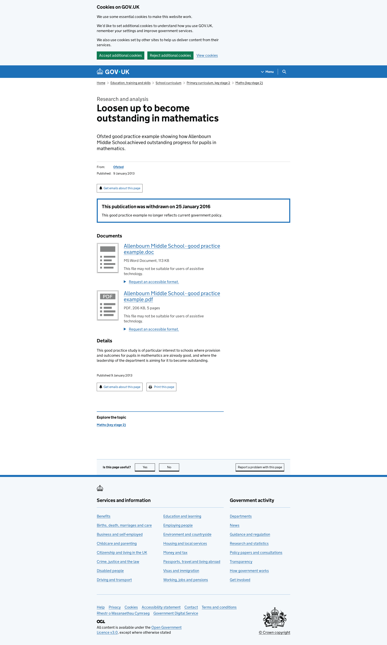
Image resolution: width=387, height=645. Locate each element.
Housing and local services (185, 543)
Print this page (164, 387)
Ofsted (118, 167)
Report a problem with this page (260, 467)
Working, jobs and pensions (185, 579)
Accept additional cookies (120, 55)
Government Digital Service (175, 613)
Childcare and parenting (117, 543)
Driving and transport (114, 579)
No (173, 467)
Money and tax (175, 552)
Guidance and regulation (250, 534)
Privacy (115, 607)
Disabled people (110, 570)
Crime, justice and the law (118, 561)
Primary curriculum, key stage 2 (208, 83)
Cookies (131, 607)
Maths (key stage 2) (249, 83)
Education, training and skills (130, 83)
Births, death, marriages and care (124, 525)
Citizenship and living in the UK (122, 552)
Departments (241, 516)
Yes (149, 467)
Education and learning (182, 516)
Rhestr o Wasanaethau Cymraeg (123, 613)
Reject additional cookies (170, 55)
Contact (191, 607)
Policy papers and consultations (256, 552)
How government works (249, 570)
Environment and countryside (187, 534)
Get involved (240, 579)
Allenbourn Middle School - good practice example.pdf (172, 296)
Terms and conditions (219, 607)
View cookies (207, 55)
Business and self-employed (120, 534)
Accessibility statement (161, 607)
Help (101, 607)
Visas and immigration (181, 570)
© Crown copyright (274, 632)
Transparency (241, 561)
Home (101, 83)
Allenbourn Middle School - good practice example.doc (172, 249)
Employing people (178, 525)
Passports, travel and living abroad (191, 561)
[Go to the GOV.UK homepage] (113, 71)
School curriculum (168, 83)
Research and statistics (249, 543)
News (234, 525)
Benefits (103, 516)
